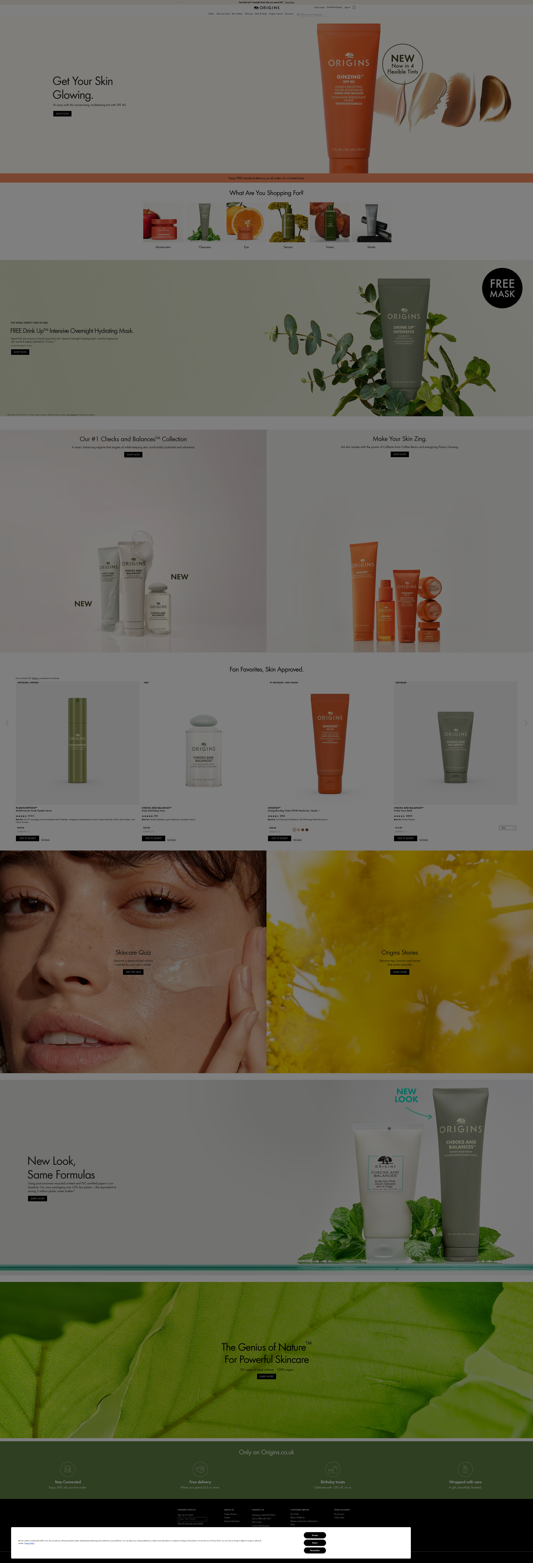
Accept (315, 1535)
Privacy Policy (29, 1543)
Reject (314, 1543)
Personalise (315, 1550)
